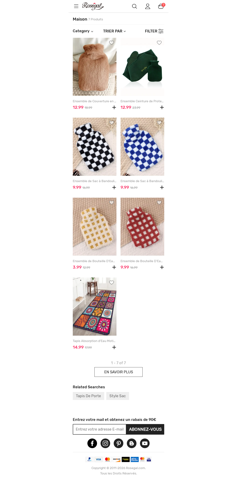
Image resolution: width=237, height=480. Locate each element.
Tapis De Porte (88, 396)
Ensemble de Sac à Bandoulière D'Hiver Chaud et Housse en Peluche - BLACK (94, 181)
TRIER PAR (112, 31)
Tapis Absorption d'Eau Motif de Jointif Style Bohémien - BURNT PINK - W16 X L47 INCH (94, 341)
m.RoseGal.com (96, 6)
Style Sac (117, 396)
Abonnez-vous (145, 429)
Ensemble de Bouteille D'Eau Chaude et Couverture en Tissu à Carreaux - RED (142, 261)
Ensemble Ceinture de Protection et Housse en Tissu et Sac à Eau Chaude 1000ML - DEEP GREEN (142, 101)
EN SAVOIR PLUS (118, 372)
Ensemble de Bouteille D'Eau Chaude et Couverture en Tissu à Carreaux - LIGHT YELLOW (94, 261)
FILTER (151, 31)
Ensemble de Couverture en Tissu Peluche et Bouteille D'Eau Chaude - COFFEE (94, 101)
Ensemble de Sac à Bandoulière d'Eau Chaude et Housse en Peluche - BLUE (142, 181)
